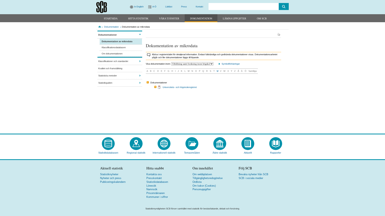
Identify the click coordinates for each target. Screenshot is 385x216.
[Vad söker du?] (284, 6)
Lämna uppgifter (234, 18)
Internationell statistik (164, 152)
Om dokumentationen (112, 53)
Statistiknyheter (109, 174)
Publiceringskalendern (113, 181)
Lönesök (151, 185)
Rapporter (275, 152)
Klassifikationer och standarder (113, 61)
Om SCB (262, 18)
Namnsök (151, 189)
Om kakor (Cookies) (204, 185)
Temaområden (192, 152)
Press (184, 6)
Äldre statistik (220, 152)
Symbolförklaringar (231, 64)
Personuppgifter (201, 189)
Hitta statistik (138, 18)
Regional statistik (136, 152)
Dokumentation (201, 18)
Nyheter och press (110, 178)
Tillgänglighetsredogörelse (207, 178)
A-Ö (154, 6)
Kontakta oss (154, 174)
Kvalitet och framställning (110, 68)
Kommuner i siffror (157, 196)
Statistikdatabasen (108, 152)
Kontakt (199, 6)
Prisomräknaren (155, 193)
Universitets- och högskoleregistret (180, 87)
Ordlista (197, 181)
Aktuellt (248, 152)
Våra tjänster (169, 18)
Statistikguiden (105, 83)
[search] (244, 6)
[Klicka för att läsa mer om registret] (159, 88)
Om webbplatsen (202, 174)
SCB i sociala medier (251, 178)
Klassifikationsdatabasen (114, 47)
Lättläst (168, 6)
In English (139, 6)
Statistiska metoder (107, 75)
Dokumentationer (107, 35)
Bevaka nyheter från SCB (253, 174)
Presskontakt (154, 178)
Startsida (111, 18)
